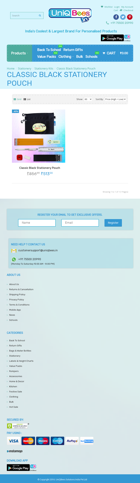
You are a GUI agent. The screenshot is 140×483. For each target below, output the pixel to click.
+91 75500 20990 (121, 23)
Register (113, 222)
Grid (18, 99)
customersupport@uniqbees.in (38, 250)
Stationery (24, 68)
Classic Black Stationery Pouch (76, 68)
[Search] (40, 15)
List (28, 99)
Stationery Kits (43, 68)
